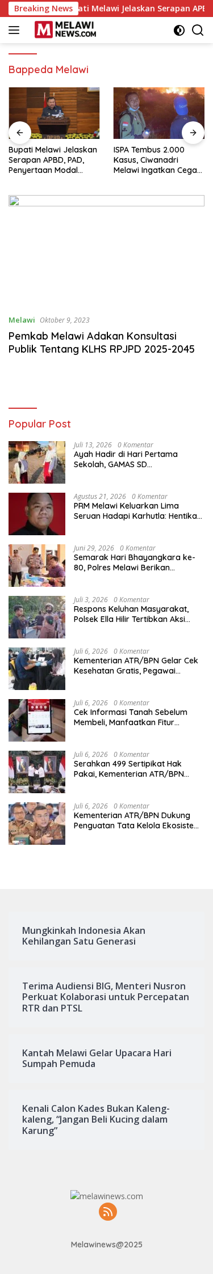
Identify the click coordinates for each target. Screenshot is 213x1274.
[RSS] (108, 1212)
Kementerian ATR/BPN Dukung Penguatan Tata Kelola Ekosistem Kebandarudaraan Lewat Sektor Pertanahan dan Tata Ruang (137, 820)
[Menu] (16, 30)
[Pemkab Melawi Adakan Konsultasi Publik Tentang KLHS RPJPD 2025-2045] (106, 250)
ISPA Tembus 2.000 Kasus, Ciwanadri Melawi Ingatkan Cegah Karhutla (158, 160)
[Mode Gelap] (179, 30)
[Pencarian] (197, 30)
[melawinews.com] (64, 30)
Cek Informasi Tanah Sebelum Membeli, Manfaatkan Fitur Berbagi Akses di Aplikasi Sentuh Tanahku (135, 717)
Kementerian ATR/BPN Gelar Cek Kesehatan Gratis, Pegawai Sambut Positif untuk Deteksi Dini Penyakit (136, 665)
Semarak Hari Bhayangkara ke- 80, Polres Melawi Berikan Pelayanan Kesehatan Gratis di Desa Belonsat (134, 562)
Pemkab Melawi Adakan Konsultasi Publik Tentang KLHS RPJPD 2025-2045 (102, 342)
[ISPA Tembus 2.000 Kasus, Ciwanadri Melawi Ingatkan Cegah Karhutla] (159, 112)
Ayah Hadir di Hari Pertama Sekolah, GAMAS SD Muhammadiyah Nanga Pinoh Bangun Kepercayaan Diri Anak (133, 459)
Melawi (22, 320)
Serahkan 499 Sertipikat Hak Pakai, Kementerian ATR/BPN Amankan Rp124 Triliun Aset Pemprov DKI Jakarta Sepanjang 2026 (136, 769)
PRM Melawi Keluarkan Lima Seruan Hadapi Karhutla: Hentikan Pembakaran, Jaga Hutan (138, 511)
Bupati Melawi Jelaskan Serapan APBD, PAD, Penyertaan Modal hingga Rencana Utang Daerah (53, 160)
